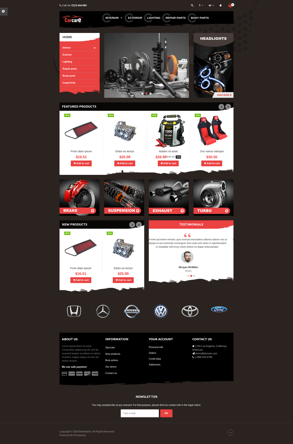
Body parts (200, 17)
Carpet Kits (69, 82)
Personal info (156, 347)
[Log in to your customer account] (220, 5)
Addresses (154, 364)
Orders (152, 353)
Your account (161, 339)
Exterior (135, 17)
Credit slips (155, 358)
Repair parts (176, 17)
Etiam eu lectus (124, 151)
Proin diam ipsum (81, 151)
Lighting (153, 17)
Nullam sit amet (168, 151)
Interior (112, 17)
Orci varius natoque (212, 151)
